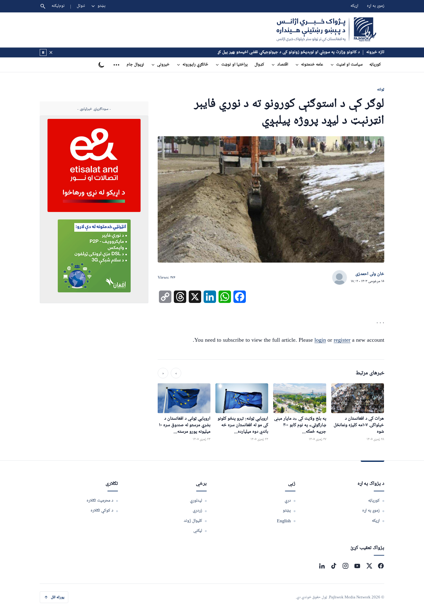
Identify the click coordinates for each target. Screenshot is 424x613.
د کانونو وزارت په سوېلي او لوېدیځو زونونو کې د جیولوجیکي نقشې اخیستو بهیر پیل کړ (289, 52)
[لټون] (43, 6)
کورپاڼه (375, 64)
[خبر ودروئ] (43, 52)
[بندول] (51, 52)
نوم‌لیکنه (58, 6)
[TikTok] (333, 565)
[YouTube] (357, 565)
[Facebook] (380, 565)
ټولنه (380, 89)
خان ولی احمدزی (369, 274)
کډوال (259, 64)
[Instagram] (345, 565)
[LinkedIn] (321, 565)
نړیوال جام (135, 64)
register (342, 340)
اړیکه (354, 6)
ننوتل (81, 6)
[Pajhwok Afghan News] (326, 29)
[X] (369, 565)
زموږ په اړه (375, 6)
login (320, 340)
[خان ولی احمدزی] (339, 277)
